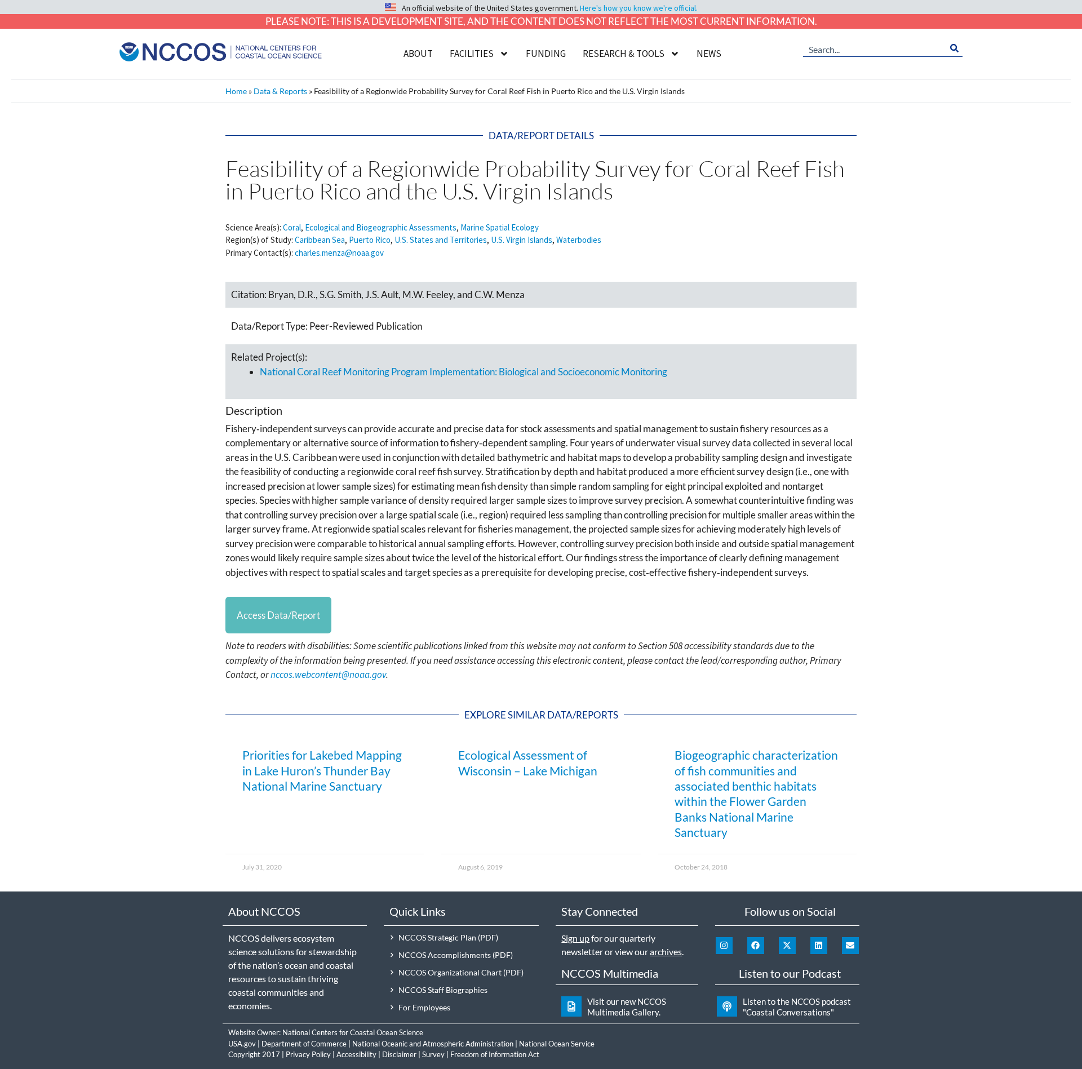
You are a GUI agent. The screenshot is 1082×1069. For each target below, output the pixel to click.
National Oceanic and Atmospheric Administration (432, 1043)
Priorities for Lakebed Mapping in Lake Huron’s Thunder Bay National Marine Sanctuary (322, 770)
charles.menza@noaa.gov (339, 252)
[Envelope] (850, 945)
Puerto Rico (370, 239)
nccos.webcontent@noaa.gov (328, 674)
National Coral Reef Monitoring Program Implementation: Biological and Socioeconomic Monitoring (463, 372)
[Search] (954, 48)
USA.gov (242, 1043)
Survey (433, 1054)
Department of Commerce (304, 1043)
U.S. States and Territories (440, 239)
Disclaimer (399, 1054)
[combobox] (874, 48)
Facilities (472, 53)
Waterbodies (578, 239)
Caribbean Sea (320, 239)
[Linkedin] (818, 945)
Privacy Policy (308, 1054)
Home (236, 91)
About (418, 53)
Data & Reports (280, 91)
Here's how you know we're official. (639, 8)
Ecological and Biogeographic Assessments (380, 227)
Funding (546, 53)
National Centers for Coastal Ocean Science (352, 1032)
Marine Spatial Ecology (499, 227)
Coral (292, 227)
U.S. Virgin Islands (521, 239)
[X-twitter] (787, 945)
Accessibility (356, 1054)
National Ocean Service (557, 1043)
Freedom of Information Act (494, 1054)
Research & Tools (623, 53)
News (709, 53)
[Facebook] (755, 945)
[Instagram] (724, 945)
